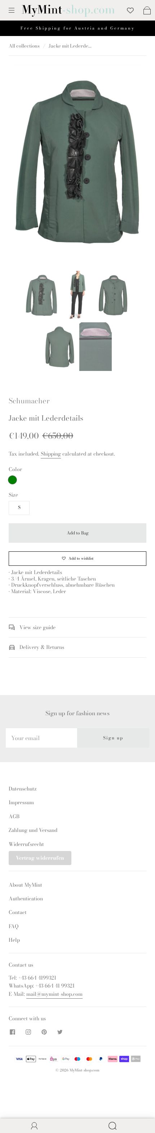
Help (14, 940)
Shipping (51, 454)
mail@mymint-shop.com (54, 994)
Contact (18, 912)
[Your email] (41, 738)
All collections (24, 45)
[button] (26, 162)
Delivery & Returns (41, 647)
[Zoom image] (77, 162)
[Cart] (147, 10)
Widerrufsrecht (26, 844)
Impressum (21, 802)
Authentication (26, 899)
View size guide (37, 627)
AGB (14, 816)
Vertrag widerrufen (40, 858)
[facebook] (12, 1032)
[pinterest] (44, 1032)
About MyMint (25, 885)
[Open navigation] (17, 10)
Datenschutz (23, 789)
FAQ (13, 926)
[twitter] (60, 1032)
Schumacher (29, 400)
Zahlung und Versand (33, 830)
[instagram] (28, 1032)
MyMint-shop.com (84, 1070)
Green (12, 479)
